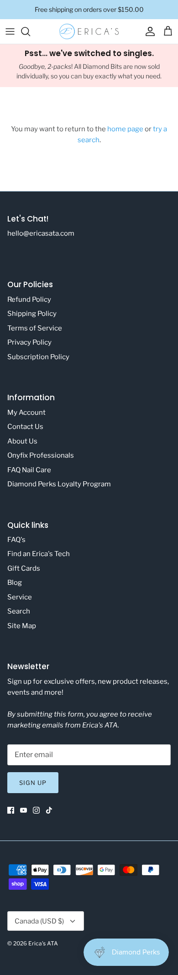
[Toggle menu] (10, 31)
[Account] (148, 31)
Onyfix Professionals (40, 455)
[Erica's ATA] (89, 31)
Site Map (21, 626)
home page (125, 129)
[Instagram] (36, 810)
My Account (26, 412)
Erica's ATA (43, 943)
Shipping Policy (32, 314)
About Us (22, 441)
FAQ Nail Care (29, 470)
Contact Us (25, 427)
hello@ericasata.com (40, 233)
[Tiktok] (49, 810)
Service (19, 597)
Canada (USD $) (39, 921)
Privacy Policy (29, 342)
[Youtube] (23, 810)
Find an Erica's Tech (38, 554)
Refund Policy (29, 299)
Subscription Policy (38, 357)
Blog (14, 582)
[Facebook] (10, 810)
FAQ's (16, 540)
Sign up (33, 782)
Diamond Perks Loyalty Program (59, 484)
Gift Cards (23, 568)
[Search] (30, 31)
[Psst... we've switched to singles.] (89, 65)
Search (18, 611)
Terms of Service (34, 328)
